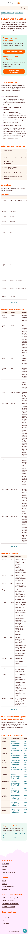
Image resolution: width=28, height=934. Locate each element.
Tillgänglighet (5, 923)
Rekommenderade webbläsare (10, 915)
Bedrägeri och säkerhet (8, 906)
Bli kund (4, 869)
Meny (5, 8)
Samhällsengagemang (8, 886)
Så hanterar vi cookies (8, 900)
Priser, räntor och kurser (8, 872)
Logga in (25, 8)
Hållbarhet (4, 883)
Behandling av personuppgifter (10, 903)
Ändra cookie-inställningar (14, 51)
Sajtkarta (4, 921)
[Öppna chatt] (25, 931)
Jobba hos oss (6, 889)
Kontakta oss (5, 863)
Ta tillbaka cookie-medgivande (14, 71)
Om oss (4, 880)
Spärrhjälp (4, 866)
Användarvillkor (6, 918)
